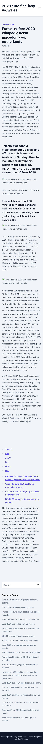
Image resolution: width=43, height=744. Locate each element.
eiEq (7, 453)
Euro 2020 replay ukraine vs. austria (18, 607)
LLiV (7, 470)
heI (6, 462)
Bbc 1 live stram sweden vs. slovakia (18, 636)
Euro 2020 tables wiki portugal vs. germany (21, 683)
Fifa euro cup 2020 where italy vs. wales (20, 640)
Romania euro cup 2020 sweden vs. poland (21, 652)
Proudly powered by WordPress (13, 737)
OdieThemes (23, 739)
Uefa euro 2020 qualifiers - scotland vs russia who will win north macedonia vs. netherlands (19, 675)
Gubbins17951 (8, 25)
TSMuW (8, 449)
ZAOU (8, 458)
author (5, 46)
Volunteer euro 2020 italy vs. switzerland (20, 619)
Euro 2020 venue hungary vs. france (18, 624)
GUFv (7, 466)
